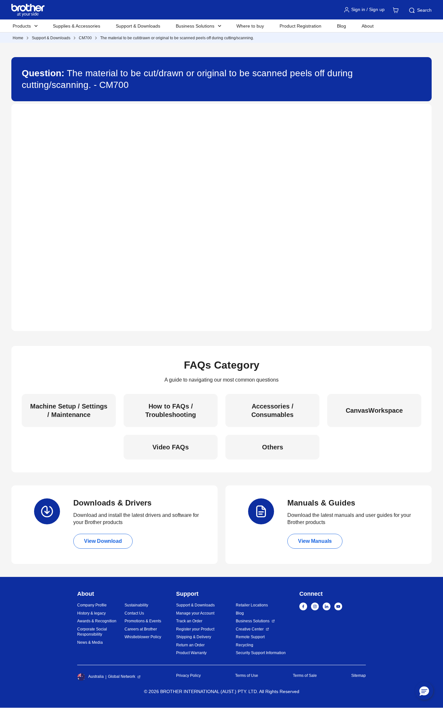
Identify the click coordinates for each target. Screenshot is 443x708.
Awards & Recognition (96, 621)
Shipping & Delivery (193, 637)
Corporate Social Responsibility (92, 632)
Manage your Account (195, 613)
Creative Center (250, 629)
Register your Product (195, 629)
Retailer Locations (252, 605)
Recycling (244, 645)
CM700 (85, 38)
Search (424, 10)
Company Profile (92, 605)
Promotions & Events (143, 621)
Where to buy (250, 26)
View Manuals (315, 541)
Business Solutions (252, 621)
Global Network (121, 676)
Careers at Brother (141, 629)
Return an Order (190, 645)
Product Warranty (191, 653)
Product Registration (300, 26)
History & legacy (91, 613)
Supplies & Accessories (76, 26)
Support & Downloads (138, 26)
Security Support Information (261, 653)
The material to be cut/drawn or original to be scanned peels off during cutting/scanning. (177, 38)
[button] (424, 691)
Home (18, 38)
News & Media (90, 642)
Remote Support (250, 637)
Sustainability (136, 605)
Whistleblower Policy (143, 637)
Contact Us (134, 613)
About (368, 26)
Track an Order (189, 621)
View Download (103, 541)
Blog (341, 26)
